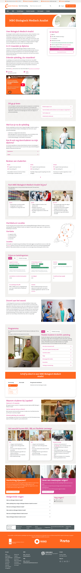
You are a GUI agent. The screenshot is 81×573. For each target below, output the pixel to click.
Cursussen (7, 562)
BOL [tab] (10, 258)
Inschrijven (71, 6)
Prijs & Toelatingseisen (38, 527)
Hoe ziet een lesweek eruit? (48, 346)
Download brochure (61, 52)
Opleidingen (8, 13)
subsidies (33, 291)
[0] (40, 177)
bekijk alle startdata (66, 44)
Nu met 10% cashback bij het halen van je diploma (62, 42)
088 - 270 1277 (26, 561)
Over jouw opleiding (9, 527)
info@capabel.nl (59, 501)
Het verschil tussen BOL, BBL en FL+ (57, 527)
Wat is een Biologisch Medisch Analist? (14, 500)
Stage (44, 355)
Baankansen (10, 151)
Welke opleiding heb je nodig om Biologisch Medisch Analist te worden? (21, 503)
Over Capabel (8, 566)
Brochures (16, 559)
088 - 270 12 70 (59, 500)
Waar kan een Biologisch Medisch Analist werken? (17, 513)
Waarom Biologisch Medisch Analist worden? (16, 516)
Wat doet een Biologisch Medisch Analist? (15, 506)
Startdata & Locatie (29, 527)
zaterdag (57, 445)
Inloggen (62, 6)
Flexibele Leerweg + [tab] (23, 258)
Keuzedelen (45, 362)
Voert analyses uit (46, 113)
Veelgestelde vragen (68, 527)
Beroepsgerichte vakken (48, 359)
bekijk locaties (65, 46)
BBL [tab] (15, 258)
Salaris (8, 154)
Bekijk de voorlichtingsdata (13, 491)
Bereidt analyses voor (47, 106)
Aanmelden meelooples (48, 491)
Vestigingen (7, 568)
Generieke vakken (46, 352)
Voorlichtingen (17, 557)
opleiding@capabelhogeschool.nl (30, 562)
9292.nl (9, 245)
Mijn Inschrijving (17, 560)
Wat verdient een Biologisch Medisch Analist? (16, 510)
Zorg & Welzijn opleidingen (17, 13)
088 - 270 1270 (26, 554)
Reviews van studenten (19, 527)
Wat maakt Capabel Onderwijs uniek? (51, 349)
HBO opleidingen (9, 557)
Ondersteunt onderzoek (48, 116)
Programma (47, 527)
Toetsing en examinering (48, 365)
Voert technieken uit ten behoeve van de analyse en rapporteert (56, 109)
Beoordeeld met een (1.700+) (14, 1)
